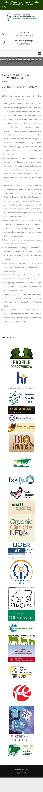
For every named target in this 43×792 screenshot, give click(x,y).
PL (5, 7)
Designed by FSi (21, 769)
